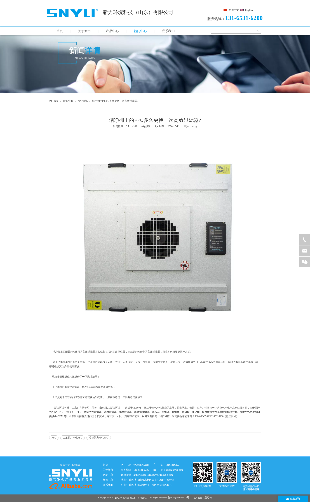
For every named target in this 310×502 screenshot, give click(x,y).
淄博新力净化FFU (99, 437)
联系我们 (168, 31)
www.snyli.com (141, 464)
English (249, 10)
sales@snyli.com (174, 469)
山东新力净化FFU (72, 437)
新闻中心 (140, 31)
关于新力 (84, 31)
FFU (72, 351)
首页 (59, 31)
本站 (194, 126)
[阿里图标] (70, 486)
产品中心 (112, 31)
